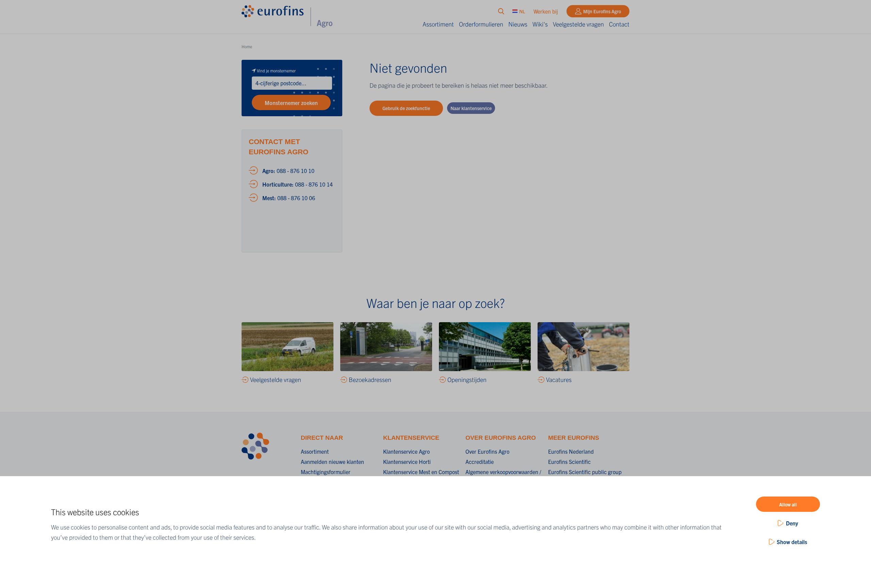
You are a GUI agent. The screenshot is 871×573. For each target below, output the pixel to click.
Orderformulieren (481, 24)
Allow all (788, 504)
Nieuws (517, 24)
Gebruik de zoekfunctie (406, 108)
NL (522, 11)
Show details (792, 541)
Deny (792, 523)
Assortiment (438, 24)
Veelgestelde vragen (578, 24)
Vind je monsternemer (276, 70)
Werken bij (545, 11)
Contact (619, 24)
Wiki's (540, 24)
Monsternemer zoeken (291, 102)
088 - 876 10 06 (288, 197)
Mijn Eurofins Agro (602, 11)
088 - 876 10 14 (297, 184)
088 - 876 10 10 (288, 170)
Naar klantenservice (471, 108)
